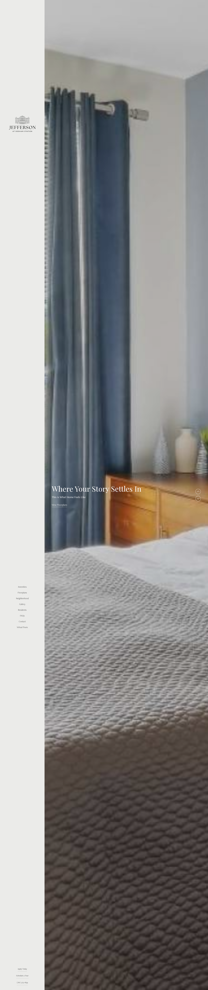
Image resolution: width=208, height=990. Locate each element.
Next (198, 498)
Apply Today (22, 969)
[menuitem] (22, 587)
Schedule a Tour (22, 975)
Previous (198, 491)
